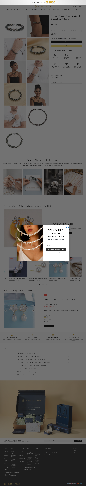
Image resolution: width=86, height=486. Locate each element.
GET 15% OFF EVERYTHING (56, 249)
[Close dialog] (67, 227)
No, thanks (56, 258)
